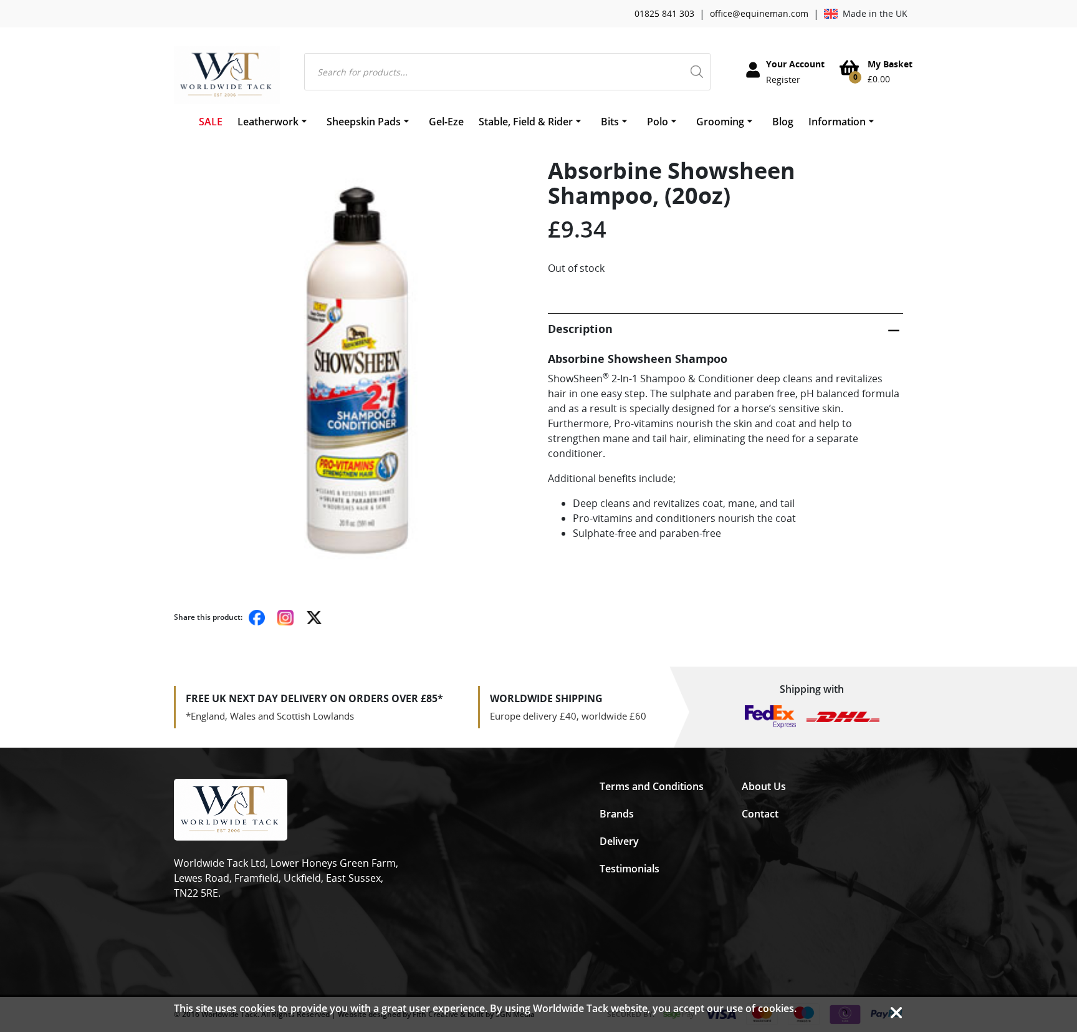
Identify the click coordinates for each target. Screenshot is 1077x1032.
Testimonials (629, 868)
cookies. (777, 1008)
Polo (657, 121)
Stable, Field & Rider (526, 121)
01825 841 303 (664, 13)
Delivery (619, 841)
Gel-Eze (446, 121)
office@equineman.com (759, 13)
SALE (211, 121)
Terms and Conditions (652, 786)
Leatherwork (268, 121)
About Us (764, 786)
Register (783, 79)
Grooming (720, 121)
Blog (782, 121)
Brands (617, 814)
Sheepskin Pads (364, 121)
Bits (610, 121)
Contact (760, 814)
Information (837, 121)
